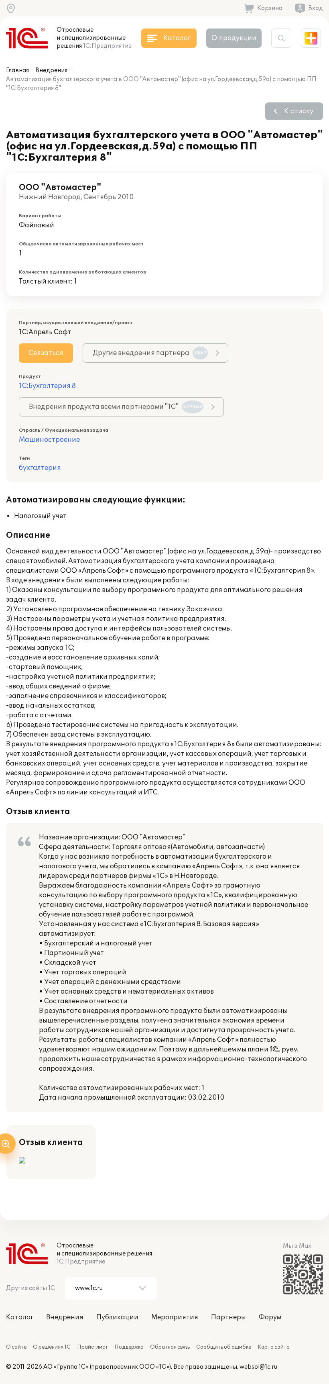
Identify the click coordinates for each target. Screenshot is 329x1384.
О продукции (233, 38)
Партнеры (228, 1317)
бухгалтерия (40, 468)
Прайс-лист (92, 1347)
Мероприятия (174, 1317)
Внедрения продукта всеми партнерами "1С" (115, 407)
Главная (17, 70)
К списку (298, 111)
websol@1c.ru (258, 1367)
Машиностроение (49, 440)
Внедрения (51, 70)
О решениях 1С (52, 1347)
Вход (315, 8)
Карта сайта (274, 1347)
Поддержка (129, 1347)
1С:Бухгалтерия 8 (47, 386)
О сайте (16, 1347)
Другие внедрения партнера (150, 353)
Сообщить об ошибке (223, 1347)
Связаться (45, 353)
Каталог (19, 1317)
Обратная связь (170, 1347)
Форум (270, 1317)
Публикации (117, 1317)
